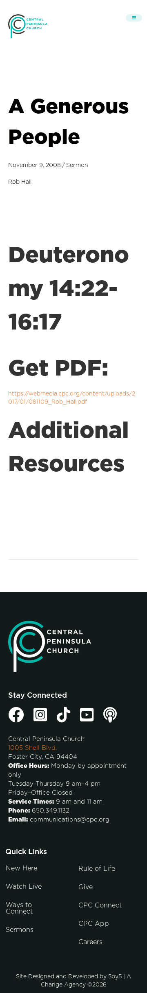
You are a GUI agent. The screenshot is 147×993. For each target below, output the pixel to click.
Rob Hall (19, 182)
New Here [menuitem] (21, 868)
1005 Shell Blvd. (32, 748)
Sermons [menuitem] (19, 930)
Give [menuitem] (85, 887)
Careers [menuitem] (90, 942)
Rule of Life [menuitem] (96, 869)
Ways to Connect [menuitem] (19, 908)
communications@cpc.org (69, 820)
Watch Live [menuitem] (24, 886)
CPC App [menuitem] (93, 924)
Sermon (77, 165)
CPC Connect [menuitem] (100, 905)
